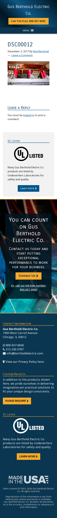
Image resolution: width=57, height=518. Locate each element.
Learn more (27, 188)
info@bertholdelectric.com (24, 353)
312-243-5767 (15, 349)
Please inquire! (15, 400)
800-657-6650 (15, 345)
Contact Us (27, 275)
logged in (28, 115)
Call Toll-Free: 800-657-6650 (28, 21)
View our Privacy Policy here (25, 362)
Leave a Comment (22, 55)
